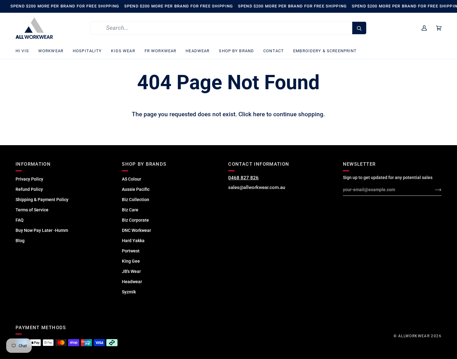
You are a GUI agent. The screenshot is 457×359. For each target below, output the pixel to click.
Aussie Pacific (136, 189)
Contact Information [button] (258, 164)
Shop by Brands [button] (144, 164)
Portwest (131, 250)
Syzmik (129, 291)
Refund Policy (29, 189)
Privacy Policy (29, 179)
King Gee (131, 261)
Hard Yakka (133, 240)
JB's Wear (131, 271)
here (259, 114)
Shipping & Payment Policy (42, 199)
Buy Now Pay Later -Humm (42, 230)
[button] (25, 51)
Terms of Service (32, 209)
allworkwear (414, 336)
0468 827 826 (243, 178)
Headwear (132, 281)
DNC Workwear (136, 230)
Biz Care (130, 209)
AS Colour (131, 179)
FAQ (20, 220)
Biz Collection (135, 199)
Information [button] (33, 164)
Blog (20, 240)
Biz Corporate (135, 220)
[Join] (433, 190)
